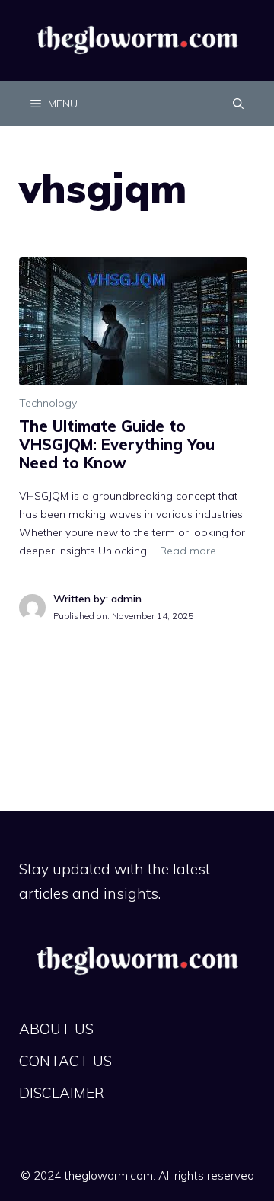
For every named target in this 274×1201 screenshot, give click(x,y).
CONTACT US (65, 1061)
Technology (48, 403)
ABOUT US (56, 1029)
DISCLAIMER (61, 1093)
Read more (188, 550)
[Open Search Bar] (238, 103)
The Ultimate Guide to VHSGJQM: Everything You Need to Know (117, 444)
